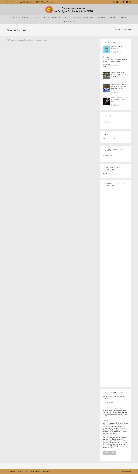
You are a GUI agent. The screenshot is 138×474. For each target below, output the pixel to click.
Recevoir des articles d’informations (110, 409)
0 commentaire (115, 52)
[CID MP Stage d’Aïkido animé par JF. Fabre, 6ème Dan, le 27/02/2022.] (106, 88)
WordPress (46, 471)
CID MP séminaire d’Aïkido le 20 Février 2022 (118, 100)
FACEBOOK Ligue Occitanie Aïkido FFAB (115, 184)
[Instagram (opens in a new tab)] (120, 2)
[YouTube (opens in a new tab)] (127, 2)
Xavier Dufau (127, 29)
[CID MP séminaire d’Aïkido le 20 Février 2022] (106, 101)
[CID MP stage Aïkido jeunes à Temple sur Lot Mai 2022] (106, 75)
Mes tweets (106, 173)
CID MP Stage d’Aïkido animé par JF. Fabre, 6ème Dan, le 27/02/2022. (119, 86)
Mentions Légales (126, 471)
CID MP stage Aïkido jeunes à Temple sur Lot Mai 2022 (118, 74)
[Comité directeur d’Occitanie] (106, 49)
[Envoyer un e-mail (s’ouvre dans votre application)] (130, 2)
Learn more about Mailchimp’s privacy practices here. (115, 446)
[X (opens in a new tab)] (114, 2)
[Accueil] (115, 29)
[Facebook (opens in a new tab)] (117, 2)
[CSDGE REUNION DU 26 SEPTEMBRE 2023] (106, 62)
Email (106, 420)
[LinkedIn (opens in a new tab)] (123, 2)
